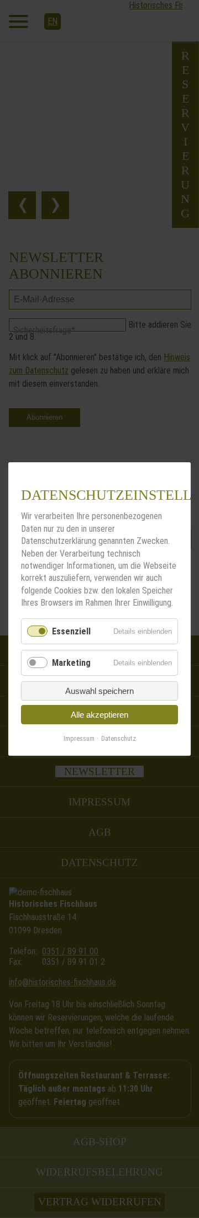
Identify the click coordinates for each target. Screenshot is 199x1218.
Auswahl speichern (99, 691)
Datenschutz (118, 738)
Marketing (71, 663)
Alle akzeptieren (99, 714)
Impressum (79, 738)
